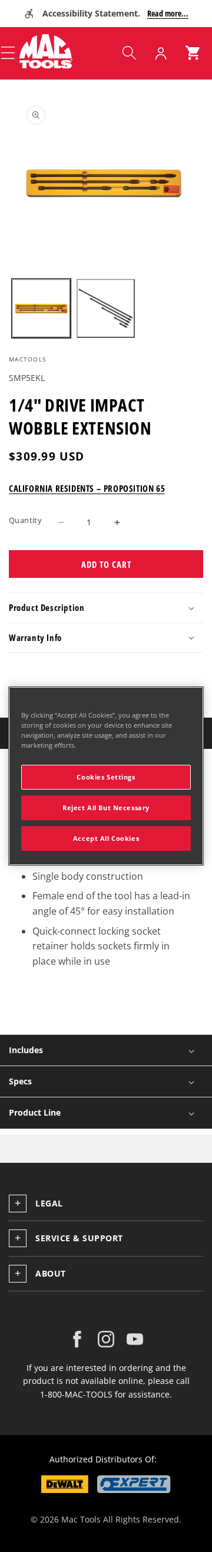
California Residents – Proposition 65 (87, 488)
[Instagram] (106, 1339)
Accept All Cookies (106, 838)
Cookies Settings (106, 776)
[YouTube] (135, 1339)
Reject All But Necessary (106, 807)
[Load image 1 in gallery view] (41, 308)
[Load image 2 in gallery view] (106, 308)
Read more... (167, 13)
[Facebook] (77, 1339)
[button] (129, 53)
